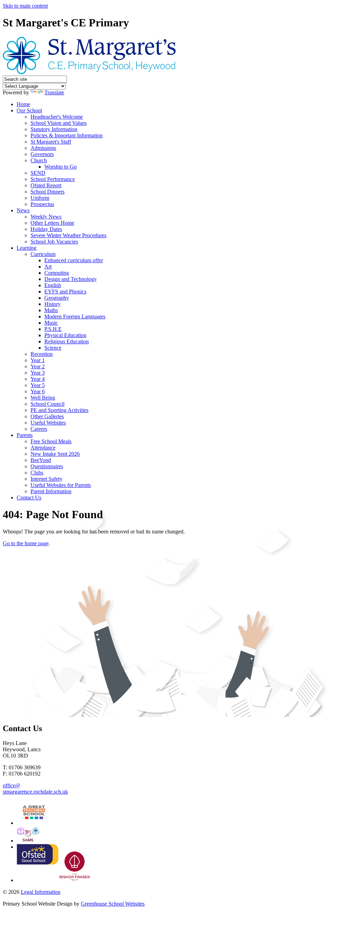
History (52, 304)
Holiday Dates (46, 229)
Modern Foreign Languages (74, 316)
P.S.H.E (53, 329)
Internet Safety (46, 479)
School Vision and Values (59, 123)
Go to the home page (26, 543)
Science (52, 348)
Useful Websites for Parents (61, 485)
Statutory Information (54, 129)
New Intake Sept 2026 (55, 454)
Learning (26, 248)
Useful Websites (48, 423)
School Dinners (47, 192)
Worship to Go (60, 167)
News (23, 210)
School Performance (53, 179)
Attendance (43, 448)
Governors (42, 154)
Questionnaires (47, 466)
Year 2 (38, 366)
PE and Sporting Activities (59, 410)
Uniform (40, 198)
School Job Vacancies (54, 242)
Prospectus (42, 204)
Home (23, 104)
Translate (54, 92)
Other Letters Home (52, 223)
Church (39, 160)
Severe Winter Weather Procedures (68, 235)
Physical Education (65, 335)
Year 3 (38, 373)
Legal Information (40, 892)
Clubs (37, 473)
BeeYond (41, 460)
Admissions (43, 148)
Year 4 (38, 379)
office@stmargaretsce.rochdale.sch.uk (35, 788)
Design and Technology (70, 279)
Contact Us (29, 497)
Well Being (43, 398)
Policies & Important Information (67, 135)
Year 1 (38, 360)
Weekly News (46, 217)
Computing (56, 273)
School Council (47, 404)
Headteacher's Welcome (57, 117)
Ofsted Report (46, 185)
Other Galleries (47, 416)
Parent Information (51, 491)
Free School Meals (51, 441)
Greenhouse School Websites (113, 904)
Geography (56, 298)
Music (51, 323)
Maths (51, 310)
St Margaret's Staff (51, 142)
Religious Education (66, 341)
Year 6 (38, 391)
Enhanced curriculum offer (73, 260)
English (52, 285)
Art (48, 266)
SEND (38, 173)
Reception (42, 354)
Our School (29, 110)
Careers (39, 429)
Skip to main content (25, 6)
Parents (25, 435)
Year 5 (38, 385)
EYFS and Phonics (65, 291)
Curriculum (43, 254)
